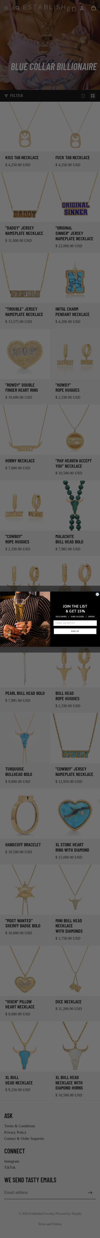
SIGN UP (75, 631)
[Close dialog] (97, 594)
